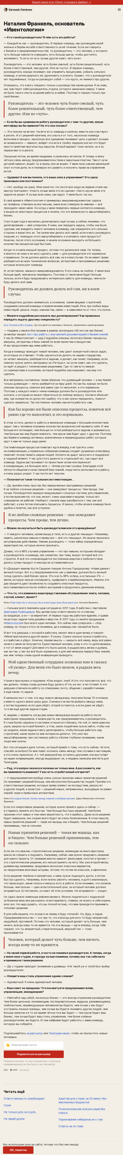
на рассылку (35, 1033)
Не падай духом (14, 1118)
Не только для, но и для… (20, 1112)
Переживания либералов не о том (80, 1119)
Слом (7, 1105)
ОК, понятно (18, 1150)
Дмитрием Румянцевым (19, 611)
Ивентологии (13, 623)
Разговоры (24, 1070)
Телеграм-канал (59, 1033)
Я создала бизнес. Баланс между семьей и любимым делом (42, 798)
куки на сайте (33, 1144)
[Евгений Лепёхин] (6, 10)
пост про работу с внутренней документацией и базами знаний (67, 334)
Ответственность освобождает (24, 1098)
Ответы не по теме (70, 1126)
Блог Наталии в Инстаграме (18, 325)
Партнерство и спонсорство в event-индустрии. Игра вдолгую (44, 602)
